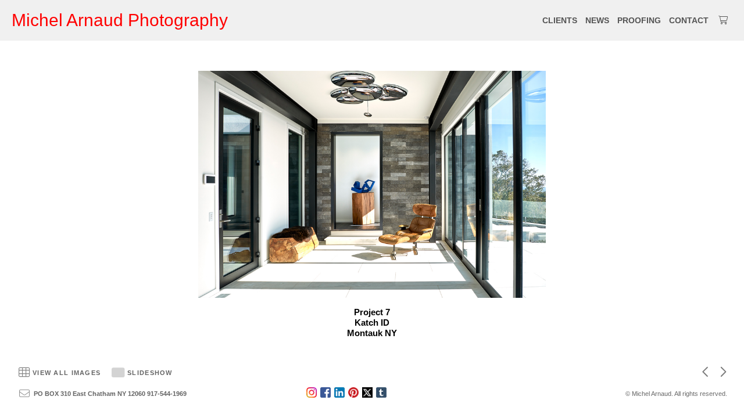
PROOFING (639, 20)
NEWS (597, 20)
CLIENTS (559, 20)
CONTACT (689, 20)
